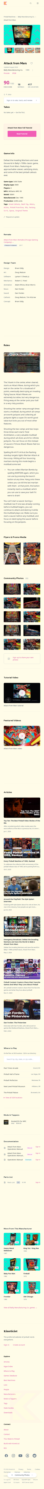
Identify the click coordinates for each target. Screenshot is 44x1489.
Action (6, 207)
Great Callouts (14, 204)
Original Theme (21, 211)
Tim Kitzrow (31, 297)
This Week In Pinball (12, 1439)
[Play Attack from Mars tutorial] (22, 693)
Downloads (8, 1412)
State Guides (9, 1408)
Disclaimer (7, 1472)
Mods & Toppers (10, 1399)
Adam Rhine (20, 285)
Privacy (21, 1469)
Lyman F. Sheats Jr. (22, 276)
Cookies (37, 1469)
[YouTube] (20, 1455)
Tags (5, 1403)
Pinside (7, 73)
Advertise (27, 1472)
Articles (7, 1362)
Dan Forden (19, 289)
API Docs (16, 1479)
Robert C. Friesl (21, 281)
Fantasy (32, 207)
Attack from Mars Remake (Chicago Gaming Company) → (21, 241)
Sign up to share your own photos (23, 658)
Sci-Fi (6, 211)
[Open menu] (37, 3)
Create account (19, 1345)
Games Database (10, 1376)
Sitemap (17, 1472)
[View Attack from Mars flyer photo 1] (12, 553)
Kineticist (10, 1331)
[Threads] (27, 1455)
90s (26, 207)
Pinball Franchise (17, 207)
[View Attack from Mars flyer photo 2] (31, 553)
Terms (29, 1469)
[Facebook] (6, 1455)
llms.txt (35, 1479)
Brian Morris (30, 285)
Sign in (6, 1345)
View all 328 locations (14, 1098)
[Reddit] (34, 1455)
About (6, 1430)
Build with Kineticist (11, 1443)
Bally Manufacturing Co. (26, 17)
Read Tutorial (22, 134)
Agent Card (7, 1482)
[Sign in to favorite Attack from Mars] (31, 63)
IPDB (14, 73)
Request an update (12, 217)
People (6, 1389)
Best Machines (9, 1380)
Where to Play (9, 1371)
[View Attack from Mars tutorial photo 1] (22, 362)
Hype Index (8, 1366)
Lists (5, 1385)
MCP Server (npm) (27, 1482)
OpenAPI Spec (26, 1479)
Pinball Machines (9, 17)
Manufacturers (9, 1394)
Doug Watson (20, 272)
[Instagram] (13, 1455)
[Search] (30, 3)
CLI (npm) (16, 1482)
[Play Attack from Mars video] (22, 736)
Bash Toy (24, 204)
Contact (7, 1434)
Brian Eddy (19, 268)
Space (11, 211)
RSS (5, 1448)
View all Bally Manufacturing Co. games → (20, 1307)
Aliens (32, 204)
